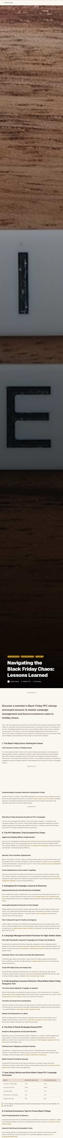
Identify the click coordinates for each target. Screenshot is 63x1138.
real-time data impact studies (35, 976)
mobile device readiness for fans (37, 1020)
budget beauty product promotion (23, 928)
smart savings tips (41, 913)
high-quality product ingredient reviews (28, 1009)
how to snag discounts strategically (38, 845)
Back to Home (9, 2)
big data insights (37, 961)
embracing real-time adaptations (51, 864)
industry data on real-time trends (43, 799)
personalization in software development (31, 948)
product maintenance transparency (36, 1055)
